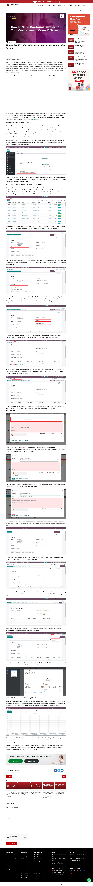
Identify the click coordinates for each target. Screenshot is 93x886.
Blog (71, 5)
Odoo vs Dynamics (39, 861)
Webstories (9, 867)
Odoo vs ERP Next (38, 863)
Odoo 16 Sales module (33, 119)
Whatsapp (16, 761)
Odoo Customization (24, 856)
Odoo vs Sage (37, 867)
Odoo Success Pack (11, 859)
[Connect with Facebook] (71, 871)
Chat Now (32, 761)
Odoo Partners (9, 861)
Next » (64, 776)
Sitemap (8, 869)
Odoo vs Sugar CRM (38, 870)
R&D (54, 5)
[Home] (13, 5)
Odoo (7, 855)
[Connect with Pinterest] (78, 871)
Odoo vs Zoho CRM (39, 873)
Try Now (56, 1)
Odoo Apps (8, 857)
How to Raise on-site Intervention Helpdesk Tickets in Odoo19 (23, 793)
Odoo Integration (24, 867)
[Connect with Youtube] (72, 873)
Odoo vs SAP (37, 859)
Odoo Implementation (24, 864)
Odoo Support (24, 869)
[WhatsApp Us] (89, 880)
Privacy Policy (61, 884)
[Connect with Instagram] (84, 871)
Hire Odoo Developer (23, 860)
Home (27, 5)
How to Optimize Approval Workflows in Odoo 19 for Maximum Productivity (11, 794)
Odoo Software (38, 857)
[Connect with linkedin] (81, 871)
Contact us (8, 863)
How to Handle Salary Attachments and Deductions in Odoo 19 (36, 793)
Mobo (65, 5)
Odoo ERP (25, 701)
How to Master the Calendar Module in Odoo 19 (59, 793)
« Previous (9, 776)
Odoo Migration (24, 871)
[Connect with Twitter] (74, 871)
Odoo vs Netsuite (38, 865)
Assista (59, 5)
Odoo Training (24, 875)
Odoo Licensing (24, 877)
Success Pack (40, 5)
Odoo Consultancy (25, 873)
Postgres (48, 5)
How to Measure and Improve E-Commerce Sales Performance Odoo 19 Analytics (81, 58)
